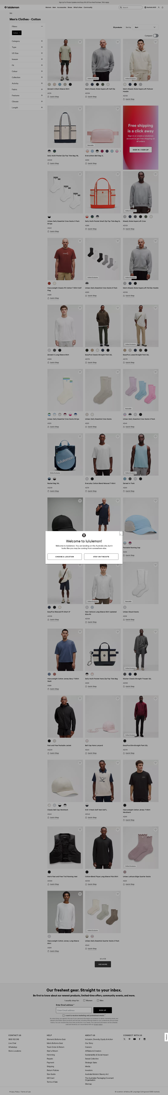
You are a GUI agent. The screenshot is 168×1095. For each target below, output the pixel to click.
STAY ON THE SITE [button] (101, 556)
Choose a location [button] (64, 556)
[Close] (121, 533)
